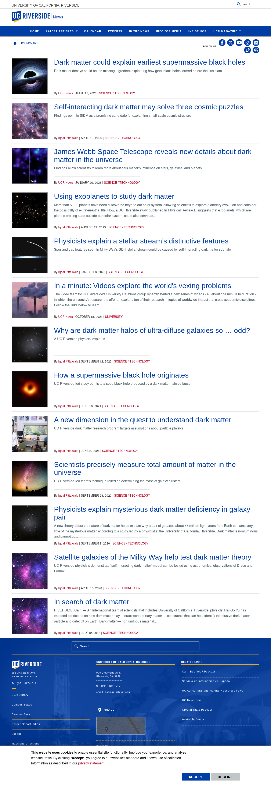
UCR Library (20, 694)
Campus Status (22, 704)
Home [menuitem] (34, 31)
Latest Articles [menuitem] (60, 31)
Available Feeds (193, 719)
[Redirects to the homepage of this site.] (15, 42)
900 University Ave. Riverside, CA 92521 (109, 674)
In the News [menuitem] (139, 31)
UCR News (65, 93)
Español (17, 733)
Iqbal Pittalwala (68, 138)
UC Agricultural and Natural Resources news (212, 690)
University (114, 316)
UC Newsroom (192, 700)
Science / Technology (117, 93)
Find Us (108, 709)
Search (246, 4)
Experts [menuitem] (115, 31)
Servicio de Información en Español (206, 681)
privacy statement (91, 763)
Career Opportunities (26, 724)
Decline (225, 776)
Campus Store (21, 714)
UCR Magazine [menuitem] (225, 31)
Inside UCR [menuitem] (197, 31)
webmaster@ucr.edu (117, 691)
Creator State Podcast (197, 709)
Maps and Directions (25, 743)
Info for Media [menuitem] (169, 31)
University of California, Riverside (46, 5)
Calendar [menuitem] (92, 31)
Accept (196, 776)
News (58, 16)
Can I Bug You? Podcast (198, 671)
